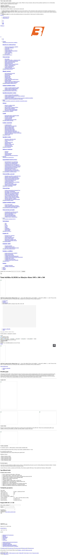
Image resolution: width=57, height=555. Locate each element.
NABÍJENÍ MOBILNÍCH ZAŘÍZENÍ (9, 545)
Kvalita (6, 225)
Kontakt (4, 269)
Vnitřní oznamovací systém (9, 246)
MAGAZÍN (5, 538)
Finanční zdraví (7, 229)
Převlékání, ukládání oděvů (9, 116)
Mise (6, 224)
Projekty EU (5, 233)
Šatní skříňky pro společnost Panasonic (12, 193)
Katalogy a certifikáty (8, 251)
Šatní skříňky (7, 59)
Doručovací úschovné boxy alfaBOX (11, 46)
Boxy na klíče (7, 53)
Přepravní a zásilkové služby (10, 105)
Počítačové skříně (8, 80)
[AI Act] (54, 345)
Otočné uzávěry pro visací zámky (11, 125)
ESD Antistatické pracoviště (10, 73)
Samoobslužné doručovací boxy (10, 159)
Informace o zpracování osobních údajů (12, 247)
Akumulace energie (8, 236)
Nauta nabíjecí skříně (8, 204)
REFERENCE (5, 537)
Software (6, 152)
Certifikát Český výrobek (9, 258)
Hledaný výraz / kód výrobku (5, 271)
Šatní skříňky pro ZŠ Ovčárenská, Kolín (12, 192)
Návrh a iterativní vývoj (9, 140)
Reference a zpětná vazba (9, 144)
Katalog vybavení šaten (9, 254)
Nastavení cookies (35, 553)
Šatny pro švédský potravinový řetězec (11, 196)
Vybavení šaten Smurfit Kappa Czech (11, 195)
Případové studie (8, 143)
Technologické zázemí (9, 142)
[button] (0, 36)
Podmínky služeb (7, 243)
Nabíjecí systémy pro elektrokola (10, 89)
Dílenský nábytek (7, 71)
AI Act (30, 553)
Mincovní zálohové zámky (9, 126)
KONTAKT (5, 540)
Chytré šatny (7, 48)
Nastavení (2, 5)
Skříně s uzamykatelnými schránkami (11, 61)
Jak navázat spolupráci (9, 146)
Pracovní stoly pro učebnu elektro (11, 184)
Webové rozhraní (8, 154)
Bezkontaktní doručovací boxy (10, 168)
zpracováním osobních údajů (10, 511)
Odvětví (4, 103)
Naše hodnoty (6, 221)
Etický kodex (26, 553)
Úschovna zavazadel (8, 49)
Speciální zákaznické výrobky (9, 92)
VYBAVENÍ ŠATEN (6, 543)
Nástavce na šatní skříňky (9, 66)
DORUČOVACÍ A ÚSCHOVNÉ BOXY (10, 542)
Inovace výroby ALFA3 (9, 238)
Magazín (4, 268)
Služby (4, 267)
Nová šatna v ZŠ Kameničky (10, 191)
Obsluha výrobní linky (9, 265)
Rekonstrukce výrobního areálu (10, 239)
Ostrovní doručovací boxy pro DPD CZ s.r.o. (13, 165)
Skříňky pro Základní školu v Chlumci (11, 194)
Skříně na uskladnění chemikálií (10, 185)
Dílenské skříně (7, 77)
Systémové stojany (8, 78)
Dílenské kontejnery (8, 74)
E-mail (1, 506)
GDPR (7, 553)
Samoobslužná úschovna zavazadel (11, 167)
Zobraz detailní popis (4, 366)
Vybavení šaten (6, 57)
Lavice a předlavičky (8, 67)
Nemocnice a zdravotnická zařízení (11, 110)
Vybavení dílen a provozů (8, 174)
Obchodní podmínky (8, 245)
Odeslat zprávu (3, 510)
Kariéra (4, 263)
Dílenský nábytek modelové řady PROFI (12, 178)
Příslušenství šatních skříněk (10, 68)
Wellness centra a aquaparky (10, 108)
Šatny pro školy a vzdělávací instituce (11, 107)
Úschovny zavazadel (8, 117)
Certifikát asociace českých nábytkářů (11, 260)
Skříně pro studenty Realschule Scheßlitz (12, 197)
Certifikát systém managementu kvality (12, 256)
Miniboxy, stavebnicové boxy (10, 65)
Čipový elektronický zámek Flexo (11, 130)
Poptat (1, 343)
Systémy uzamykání (7, 122)
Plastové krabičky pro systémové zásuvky (12, 81)
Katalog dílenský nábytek (9, 255)
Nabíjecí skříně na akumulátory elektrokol (12, 206)
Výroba (6, 141)
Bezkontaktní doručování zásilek (10, 119)
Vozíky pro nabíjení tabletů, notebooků (12, 205)
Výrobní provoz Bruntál (9, 181)
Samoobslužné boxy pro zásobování (11, 161)
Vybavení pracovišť (8, 118)
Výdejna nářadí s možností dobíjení (11, 50)
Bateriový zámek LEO (9, 133)
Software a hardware (7, 149)
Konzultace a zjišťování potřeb (10, 139)
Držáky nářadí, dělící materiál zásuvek (11, 79)
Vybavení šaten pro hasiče (8, 209)
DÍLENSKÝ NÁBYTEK (7, 544)
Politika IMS (21, 553)
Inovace (6, 226)
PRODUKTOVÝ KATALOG (8, 535)
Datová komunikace (8, 153)
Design (6, 227)
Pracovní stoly (7, 75)
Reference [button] (4, 156)
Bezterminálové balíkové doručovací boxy (12, 170)
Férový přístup (7, 230)
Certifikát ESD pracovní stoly (10, 259)
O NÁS (4, 539)
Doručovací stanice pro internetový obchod (12, 166)
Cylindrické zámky (8, 124)
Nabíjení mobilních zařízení (9, 85)
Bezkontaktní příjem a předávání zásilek (12, 115)
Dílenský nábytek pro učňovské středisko (12, 182)
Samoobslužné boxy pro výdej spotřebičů (12, 164)
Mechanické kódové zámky (10, 128)
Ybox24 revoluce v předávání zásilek (11, 162)
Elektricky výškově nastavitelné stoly (11, 177)
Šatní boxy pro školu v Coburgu (10, 198)
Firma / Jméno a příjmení (4, 505)
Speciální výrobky (7, 137)
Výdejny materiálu (8, 51)
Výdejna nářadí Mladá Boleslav (10, 180)
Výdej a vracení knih (8, 52)
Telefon (1, 507)
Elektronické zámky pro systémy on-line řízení (13, 132)
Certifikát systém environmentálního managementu (14, 257)
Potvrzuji (2, 15)
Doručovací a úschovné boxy (9, 44)
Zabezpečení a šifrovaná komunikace (11, 155)
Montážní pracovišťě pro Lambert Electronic (13, 176)
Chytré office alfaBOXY (9, 47)
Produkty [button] (4, 41)
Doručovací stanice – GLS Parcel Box (11, 169)
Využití (4, 113)
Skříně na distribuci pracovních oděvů (11, 64)
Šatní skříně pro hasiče (9, 63)
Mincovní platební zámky (9, 127)
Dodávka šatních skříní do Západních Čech (12, 190)
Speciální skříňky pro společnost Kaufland (12, 199)
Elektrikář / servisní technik (9, 266)
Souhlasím (7, 5)
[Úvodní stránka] (28, 35)
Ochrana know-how (8, 145)
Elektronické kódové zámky (10, 129)
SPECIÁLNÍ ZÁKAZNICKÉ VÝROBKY (10, 546)
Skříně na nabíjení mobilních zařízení (11, 88)
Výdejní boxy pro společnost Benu (11, 163)
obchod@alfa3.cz (3, 528)
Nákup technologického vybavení (11, 240)
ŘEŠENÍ (4, 536)
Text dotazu (2, 509)
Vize (6, 223)
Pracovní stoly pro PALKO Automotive (12, 179)
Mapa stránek (2, 553)
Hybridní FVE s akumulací (9, 235)
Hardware (6, 151)
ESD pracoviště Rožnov (9, 183)
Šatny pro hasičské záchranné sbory (11, 109)
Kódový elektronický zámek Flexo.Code (12, 131)
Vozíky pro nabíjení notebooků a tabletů (12, 87)
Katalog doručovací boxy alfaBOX (11, 253)
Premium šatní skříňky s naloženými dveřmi (12, 60)
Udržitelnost (7, 228)
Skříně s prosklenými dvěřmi (10, 62)
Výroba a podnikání (8, 106)
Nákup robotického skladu (9, 237)
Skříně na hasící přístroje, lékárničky (11, 82)
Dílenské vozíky (8, 76)
